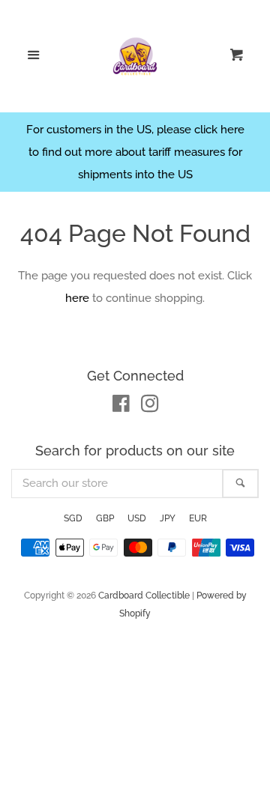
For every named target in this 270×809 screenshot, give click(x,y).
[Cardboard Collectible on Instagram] (150, 406)
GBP (105, 518)
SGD (73, 518)
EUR (198, 518)
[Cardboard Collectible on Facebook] (121, 406)
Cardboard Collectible (144, 595)
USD (137, 518)
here (77, 298)
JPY (168, 518)
